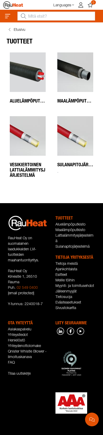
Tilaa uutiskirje (19, 373)
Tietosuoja (63, 296)
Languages (62, 5)
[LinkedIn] (60, 331)
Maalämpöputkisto (70, 229)
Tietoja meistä (66, 263)
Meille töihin (65, 280)
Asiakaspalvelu (19, 329)
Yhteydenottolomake (24, 345)
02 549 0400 (27, 287)
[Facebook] (70, 331)
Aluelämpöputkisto (70, 224)
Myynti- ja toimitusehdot (74, 285)
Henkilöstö (16, 340)
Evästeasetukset (68, 302)
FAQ (11, 362)
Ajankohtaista (66, 269)
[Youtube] (81, 331)
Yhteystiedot (18, 334)
